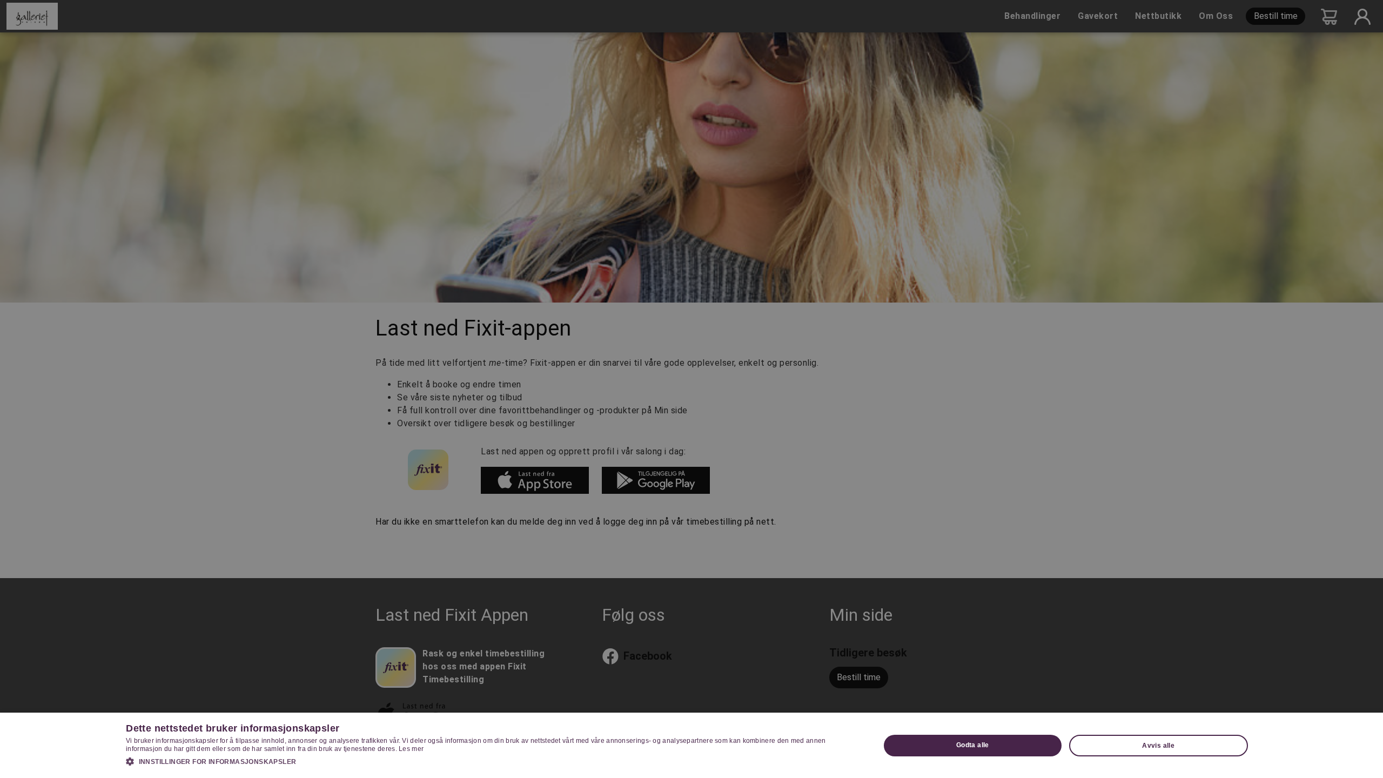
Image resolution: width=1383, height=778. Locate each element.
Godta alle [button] (972, 745)
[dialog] (691, 745)
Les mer (411, 749)
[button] (491, 761)
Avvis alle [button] (1158, 745)
